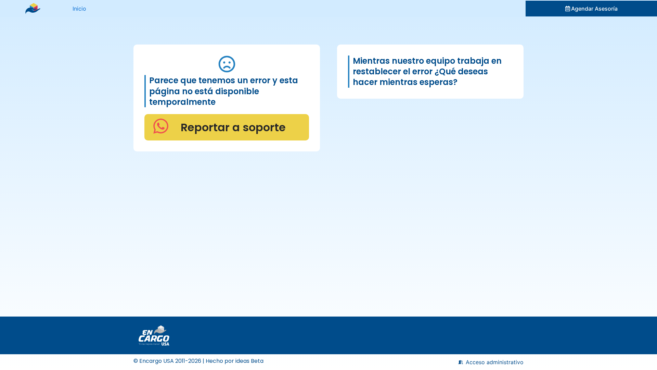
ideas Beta (249, 361)
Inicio (79, 8)
